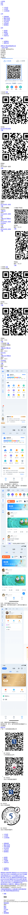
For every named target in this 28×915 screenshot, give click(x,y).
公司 (2, 840)
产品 (2, 831)
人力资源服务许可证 (16, 882)
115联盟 (6, 860)
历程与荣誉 (7, 846)
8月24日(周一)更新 (6, 214)
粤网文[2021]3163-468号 (15, 879)
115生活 (6, 834)
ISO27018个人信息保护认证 (11, 874)
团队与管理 (7, 845)
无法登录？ (20, 83)
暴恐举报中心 (4, 884)
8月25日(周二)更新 (6, 229)
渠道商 (5, 859)
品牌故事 (6, 843)
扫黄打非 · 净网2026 (14, 884)
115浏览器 (6, 837)
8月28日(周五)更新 (6, 128)
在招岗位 (6, 868)
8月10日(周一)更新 (6, 204)
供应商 (5, 857)
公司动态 (6, 850)
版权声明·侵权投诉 (11, 872)
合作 (2, 854)
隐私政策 (3, 872)
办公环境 (6, 848)
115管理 (6, 836)
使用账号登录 (8, 83)
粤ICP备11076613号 (6, 877)
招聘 (2, 865)
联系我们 (6, 851)
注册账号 (14, 83)
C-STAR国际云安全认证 (17, 876)
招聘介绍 (6, 869)
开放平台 (6, 862)
